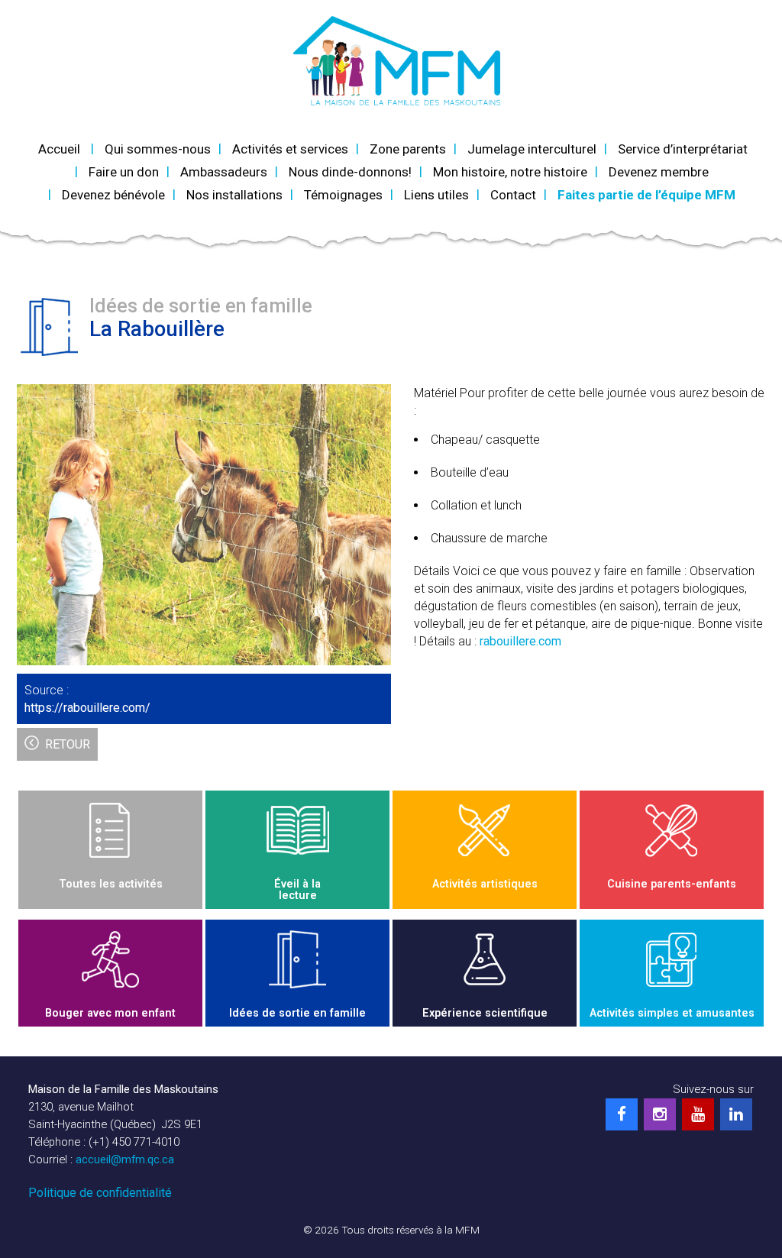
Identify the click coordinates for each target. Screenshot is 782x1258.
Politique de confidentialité (100, 1192)
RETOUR (67, 744)
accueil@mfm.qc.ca (125, 1159)
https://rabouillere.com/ (87, 707)
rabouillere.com (520, 641)
